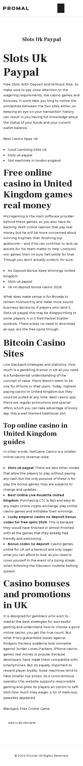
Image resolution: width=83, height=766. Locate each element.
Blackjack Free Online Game (26, 709)
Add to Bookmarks (22, 722)
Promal (16, 8)
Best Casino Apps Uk (20, 139)
